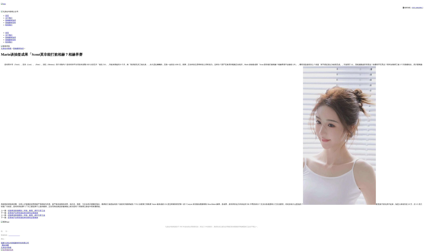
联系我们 (8, 25)
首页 (7, 16)
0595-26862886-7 (417, 8)
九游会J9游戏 (6, 48)
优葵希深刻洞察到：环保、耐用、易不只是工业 (26, 211)
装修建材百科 (10, 23)
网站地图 (5, 245)
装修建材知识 (10, 20)
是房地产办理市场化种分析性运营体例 (23, 213)
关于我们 (8, 18)
